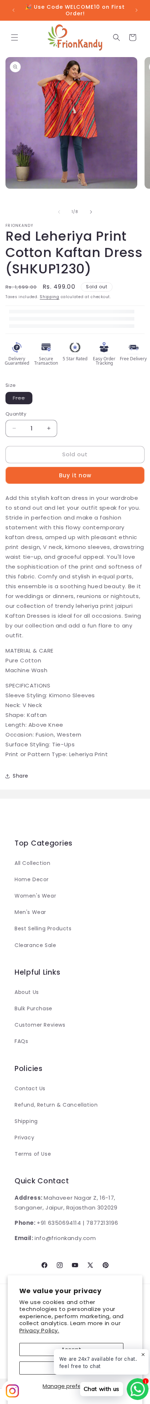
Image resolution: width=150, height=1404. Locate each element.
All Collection (32, 863)
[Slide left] (59, 212)
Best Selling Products (43, 928)
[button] (15, 37)
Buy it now (75, 475)
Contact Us (30, 1088)
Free (22, 399)
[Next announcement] (137, 10)
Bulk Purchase (33, 1008)
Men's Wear (30, 912)
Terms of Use (33, 1154)
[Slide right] (91, 212)
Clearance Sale (35, 945)
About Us (27, 992)
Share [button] (20, 775)
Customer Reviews (40, 1024)
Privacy (24, 1137)
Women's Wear (35, 895)
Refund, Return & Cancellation (56, 1104)
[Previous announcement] (13, 10)
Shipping (49, 297)
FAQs (21, 1041)
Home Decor (32, 879)
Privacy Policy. (39, 1330)
